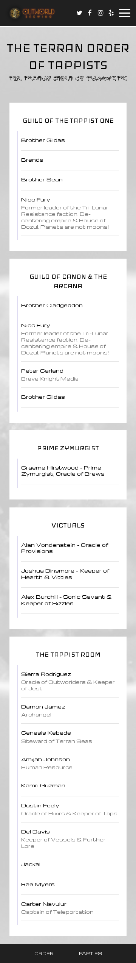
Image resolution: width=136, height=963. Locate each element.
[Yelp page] (111, 13)
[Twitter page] (79, 13)
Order (44, 953)
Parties (90, 953)
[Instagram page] (100, 13)
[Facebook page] (90, 13)
